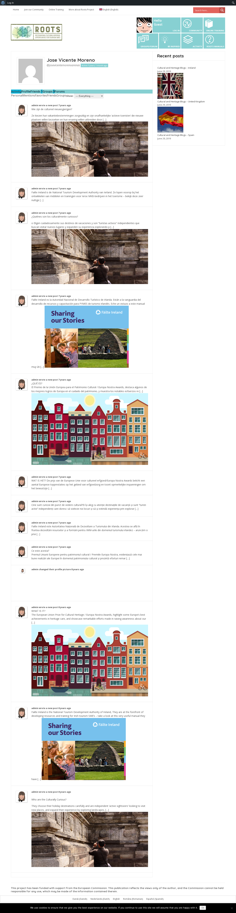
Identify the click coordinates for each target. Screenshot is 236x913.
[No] (231, 908)
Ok (202, 908)
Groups (49, 91)
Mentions (29, 95)
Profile (25, 91)
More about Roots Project (81, 9)
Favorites (41, 95)
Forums (60, 91)
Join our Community (34, 9)
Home (16, 9)
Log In (176, 30)
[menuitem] (3, 3)
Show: (69, 96)
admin (34, 105)
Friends (36, 91)
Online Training (56, 9)
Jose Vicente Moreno (71, 60)
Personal (17, 95)
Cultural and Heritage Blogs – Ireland (176, 67)
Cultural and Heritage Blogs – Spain (175, 135)
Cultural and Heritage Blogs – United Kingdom (181, 101)
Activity (16, 91)
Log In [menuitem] (10, 2)
